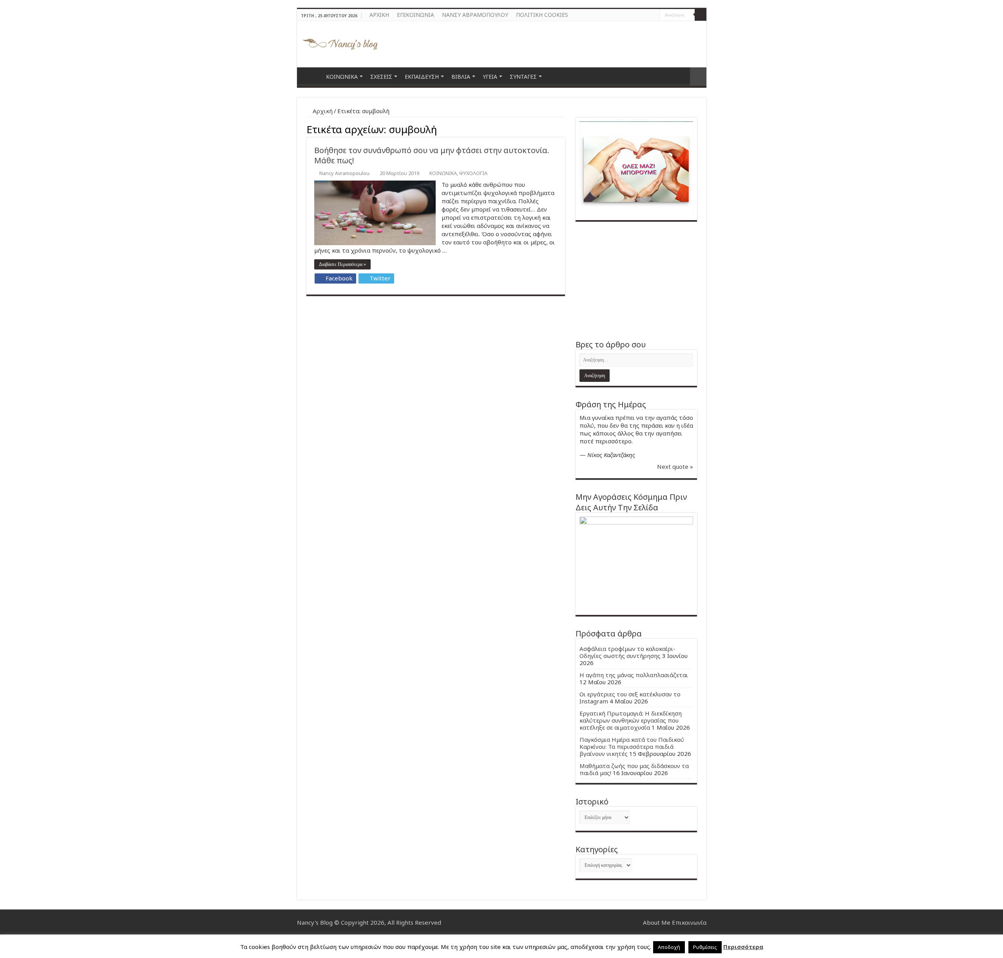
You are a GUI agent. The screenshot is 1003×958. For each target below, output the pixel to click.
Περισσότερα (743, 947)
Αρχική (322, 111)
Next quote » (675, 466)
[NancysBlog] (340, 42)
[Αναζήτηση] (700, 15)
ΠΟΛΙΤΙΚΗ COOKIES (542, 14)
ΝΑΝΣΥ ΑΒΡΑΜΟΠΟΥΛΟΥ (475, 14)
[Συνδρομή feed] (563, 128)
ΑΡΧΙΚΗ (379, 14)
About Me (656, 922)
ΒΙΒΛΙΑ (460, 76)
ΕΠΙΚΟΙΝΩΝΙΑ (415, 14)
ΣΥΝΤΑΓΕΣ (523, 76)
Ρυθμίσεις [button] (705, 947)
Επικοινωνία (689, 922)
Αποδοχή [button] (669, 947)
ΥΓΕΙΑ (490, 76)
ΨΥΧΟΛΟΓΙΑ (473, 173)
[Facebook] (646, 15)
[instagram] (654, 15)
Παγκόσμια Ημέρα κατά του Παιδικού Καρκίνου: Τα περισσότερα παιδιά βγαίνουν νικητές (631, 746)
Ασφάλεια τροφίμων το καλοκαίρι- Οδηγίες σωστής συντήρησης (627, 652)
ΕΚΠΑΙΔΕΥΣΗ (422, 76)
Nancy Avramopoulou (344, 173)
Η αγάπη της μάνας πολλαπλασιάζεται (633, 675)
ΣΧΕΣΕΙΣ (381, 76)
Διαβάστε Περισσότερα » (342, 264)
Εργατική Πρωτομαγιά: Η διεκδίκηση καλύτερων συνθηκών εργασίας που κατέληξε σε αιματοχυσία (630, 720)
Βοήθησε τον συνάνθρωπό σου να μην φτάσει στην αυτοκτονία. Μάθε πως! (431, 155)
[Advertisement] (636, 280)
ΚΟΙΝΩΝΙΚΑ (342, 76)
